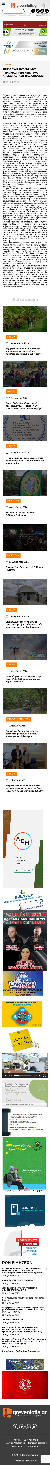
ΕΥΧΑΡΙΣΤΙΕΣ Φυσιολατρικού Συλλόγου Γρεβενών (20, 513)
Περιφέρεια (24, 719)
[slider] (22, 1075)
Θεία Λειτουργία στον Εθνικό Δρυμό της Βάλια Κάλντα (23, 1299)
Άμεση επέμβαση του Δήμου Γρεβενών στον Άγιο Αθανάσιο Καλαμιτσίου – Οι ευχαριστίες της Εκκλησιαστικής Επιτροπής (24, 1341)
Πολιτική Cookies (36, 1443)
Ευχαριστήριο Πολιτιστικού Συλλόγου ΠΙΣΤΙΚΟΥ (24, 568)
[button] (25, 1065)
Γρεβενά (11, 337)
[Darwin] (31, 1460)
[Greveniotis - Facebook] (33, 11)
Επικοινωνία (32, 1446)
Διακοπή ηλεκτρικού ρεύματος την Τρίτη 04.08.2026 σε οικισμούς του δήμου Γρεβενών (23, 679)
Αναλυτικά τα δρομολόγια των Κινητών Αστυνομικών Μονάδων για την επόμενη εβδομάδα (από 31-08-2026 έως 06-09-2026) (22, 1329)
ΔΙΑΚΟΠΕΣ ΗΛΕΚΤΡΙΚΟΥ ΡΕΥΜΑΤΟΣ (18, 1280)
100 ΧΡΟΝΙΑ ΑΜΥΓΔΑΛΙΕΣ (13, 1320)
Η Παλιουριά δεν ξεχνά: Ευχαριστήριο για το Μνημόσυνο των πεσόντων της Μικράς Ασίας (25, 460)
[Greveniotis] (24, 5)
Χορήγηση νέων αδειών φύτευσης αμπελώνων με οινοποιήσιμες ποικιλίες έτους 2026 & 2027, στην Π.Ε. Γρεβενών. (23, 351)
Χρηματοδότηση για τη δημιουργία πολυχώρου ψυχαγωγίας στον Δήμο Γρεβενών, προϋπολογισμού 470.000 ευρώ (24, 788)
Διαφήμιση (17, 1446)
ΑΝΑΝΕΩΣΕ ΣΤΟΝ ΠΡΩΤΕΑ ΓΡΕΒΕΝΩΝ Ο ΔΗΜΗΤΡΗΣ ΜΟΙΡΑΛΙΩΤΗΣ (19, 1289)
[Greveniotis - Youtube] (42, 11)
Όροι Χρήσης (30, 1440)
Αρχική (17, 1440)
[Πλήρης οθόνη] (44, 1075)
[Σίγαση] (40, 1075)
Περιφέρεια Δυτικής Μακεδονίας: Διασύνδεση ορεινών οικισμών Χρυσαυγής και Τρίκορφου (22, 734)
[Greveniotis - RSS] (47, 11)
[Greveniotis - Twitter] (38, 11)
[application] (25, 1065)
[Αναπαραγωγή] (5, 1075)
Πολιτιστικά (13, 501)
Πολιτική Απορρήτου (15, 1443)
